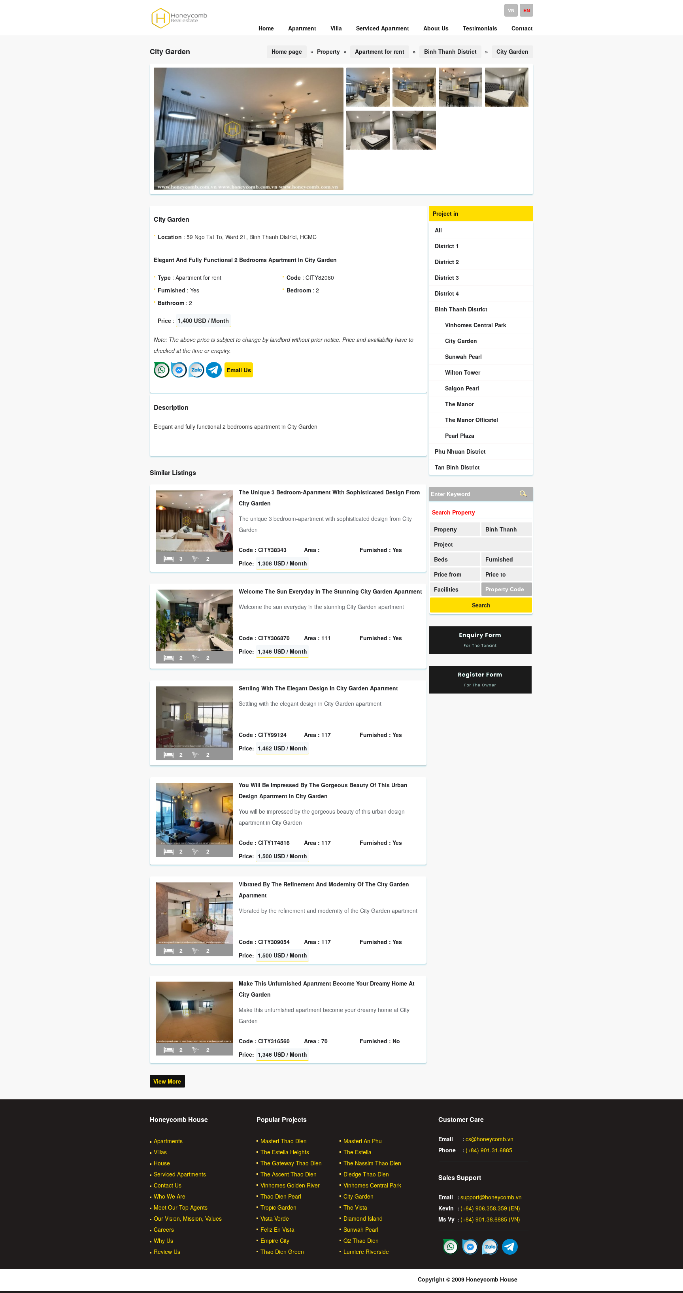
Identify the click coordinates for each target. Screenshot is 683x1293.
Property (445, 529)
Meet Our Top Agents (181, 1207)
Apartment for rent (379, 51)
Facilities (446, 589)
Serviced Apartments (180, 1174)
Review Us (167, 1251)
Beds (441, 559)
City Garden (512, 51)
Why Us (163, 1240)
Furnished (499, 559)
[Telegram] (214, 375)
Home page (287, 51)
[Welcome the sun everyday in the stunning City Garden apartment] (194, 648)
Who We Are (169, 1196)
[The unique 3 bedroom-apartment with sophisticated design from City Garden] (194, 549)
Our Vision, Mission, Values (188, 1218)
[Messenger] (179, 375)
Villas (160, 1152)
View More (167, 1081)
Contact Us (167, 1185)
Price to (495, 574)
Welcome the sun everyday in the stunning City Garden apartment (330, 591)
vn (511, 10)
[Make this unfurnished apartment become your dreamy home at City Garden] (194, 1040)
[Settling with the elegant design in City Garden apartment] (194, 745)
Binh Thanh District (450, 51)
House (162, 1163)
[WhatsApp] (162, 375)
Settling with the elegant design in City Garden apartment (318, 688)
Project (443, 544)
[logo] (179, 28)
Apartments (168, 1141)
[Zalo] (196, 375)
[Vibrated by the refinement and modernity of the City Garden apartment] (194, 941)
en (526, 10)
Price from (447, 574)
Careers (164, 1229)
